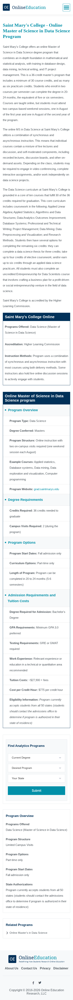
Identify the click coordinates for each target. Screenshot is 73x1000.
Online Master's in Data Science (28, 932)
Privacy (45, 968)
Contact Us (29, 968)
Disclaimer (60, 968)
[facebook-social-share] (33, 983)
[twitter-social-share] (40, 983)
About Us (11, 968)
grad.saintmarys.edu (46, 489)
